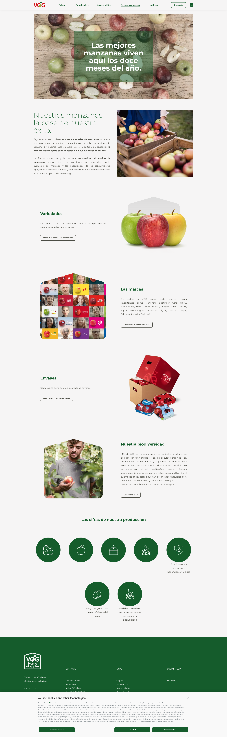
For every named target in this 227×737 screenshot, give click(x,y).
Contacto (178, 5)
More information (57, 730)
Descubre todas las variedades (58, 238)
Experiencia (81, 5)
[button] (188, 698)
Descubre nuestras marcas (137, 324)
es (192, 5)
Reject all (132, 730)
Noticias (154, 5)
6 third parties (53, 703)
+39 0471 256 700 (77, 692)
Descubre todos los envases (56, 398)
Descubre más (131, 495)
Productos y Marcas (130, 5)
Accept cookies (170, 730)
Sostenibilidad (104, 5)
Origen (62, 5)
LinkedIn (171, 680)
